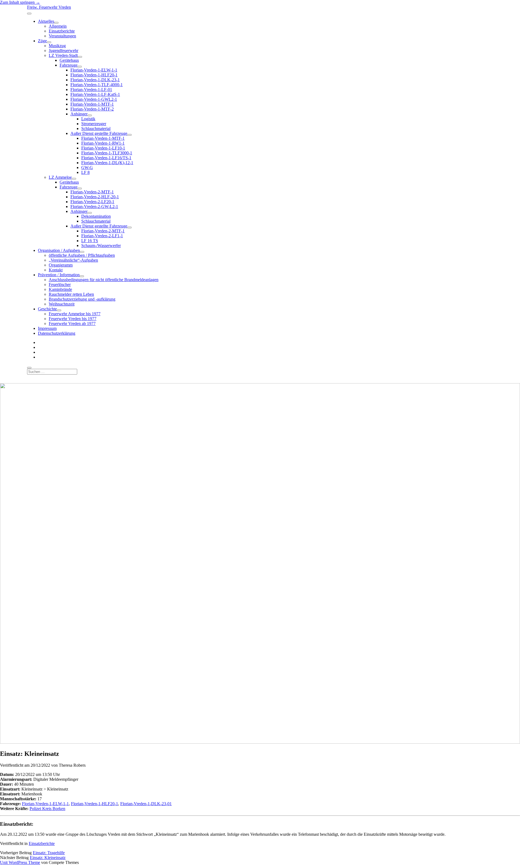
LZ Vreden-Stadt (63, 55)
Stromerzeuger (93, 123)
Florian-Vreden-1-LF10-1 (103, 148)
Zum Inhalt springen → (20, 2)
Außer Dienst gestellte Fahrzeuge (98, 133)
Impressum (47, 328)
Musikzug (57, 45)
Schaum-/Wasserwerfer (101, 245)
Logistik (88, 118)
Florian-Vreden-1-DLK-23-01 (146, 803)
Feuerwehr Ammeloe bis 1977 (74, 313)
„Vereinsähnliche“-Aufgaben (73, 260)
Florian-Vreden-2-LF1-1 (102, 235)
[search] (29, 368)
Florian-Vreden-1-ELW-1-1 (93, 70)
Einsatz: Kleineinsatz (48, 857)
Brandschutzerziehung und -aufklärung (82, 299)
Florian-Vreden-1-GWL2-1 (93, 99)
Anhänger (78, 114)
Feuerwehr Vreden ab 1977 (72, 323)
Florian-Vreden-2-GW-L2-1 (94, 206)
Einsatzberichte (62, 31)
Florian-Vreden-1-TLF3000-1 (106, 153)
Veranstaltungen (62, 36)
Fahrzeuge (68, 65)
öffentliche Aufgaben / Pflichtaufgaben (82, 255)
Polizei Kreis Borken (47, 808)
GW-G (87, 167)
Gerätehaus (69, 60)
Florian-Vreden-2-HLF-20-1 (94, 196)
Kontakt (56, 270)
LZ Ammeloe (60, 177)
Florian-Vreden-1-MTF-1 (92, 104)
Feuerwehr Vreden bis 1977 (72, 318)
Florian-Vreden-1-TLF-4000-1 (96, 84)
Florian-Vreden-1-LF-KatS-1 (95, 94)
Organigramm (61, 265)
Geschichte (47, 309)
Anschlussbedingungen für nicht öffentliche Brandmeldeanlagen (103, 279)
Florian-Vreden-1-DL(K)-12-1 (107, 162)
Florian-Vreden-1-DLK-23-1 (95, 79)
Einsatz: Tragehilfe (49, 852)
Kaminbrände (60, 289)
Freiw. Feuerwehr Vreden (49, 7)
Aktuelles (46, 21)
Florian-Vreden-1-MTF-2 (92, 109)
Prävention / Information (59, 274)
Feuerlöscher (60, 284)
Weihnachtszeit (61, 304)
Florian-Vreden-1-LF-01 (91, 89)
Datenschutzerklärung (56, 333)
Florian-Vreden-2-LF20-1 (92, 201)
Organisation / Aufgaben (59, 250)
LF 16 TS (89, 240)
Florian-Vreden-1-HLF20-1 (94, 75)
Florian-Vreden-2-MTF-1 (92, 192)
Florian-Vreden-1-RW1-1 (103, 143)
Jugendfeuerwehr (63, 50)
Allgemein (58, 26)
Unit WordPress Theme (20, 862)
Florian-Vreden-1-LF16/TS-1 (106, 157)
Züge (42, 40)
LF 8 (85, 172)
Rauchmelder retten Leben (71, 294)
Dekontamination (96, 216)
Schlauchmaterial (95, 128)
